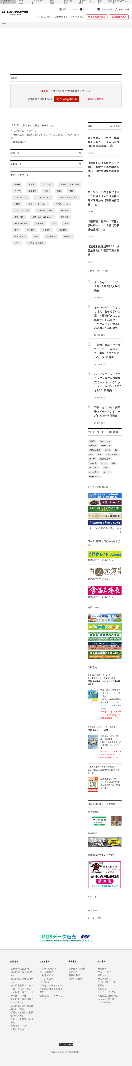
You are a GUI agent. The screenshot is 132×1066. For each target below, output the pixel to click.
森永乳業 (93, 446)
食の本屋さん (68, 2)
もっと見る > (116, 126)
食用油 (31, 184)
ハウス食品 (93, 472)
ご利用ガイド (61, 17)
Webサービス (105, 972)
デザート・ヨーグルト (38, 204)
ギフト (17, 243)
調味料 (17, 184)
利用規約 (44, 982)
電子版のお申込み (96, 17)
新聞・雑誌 (53, 2)
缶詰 (46, 191)
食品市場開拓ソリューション (117, 2)
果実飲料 (46, 230)
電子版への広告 (77, 968)
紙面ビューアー (70, 9)
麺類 (71, 191)
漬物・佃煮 (19, 217)
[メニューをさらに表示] (4, 25)
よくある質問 (46, 978)
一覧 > (80, 153)
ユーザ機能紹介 (48, 972)
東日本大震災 (104, 459)
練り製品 (64, 210)
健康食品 (68, 236)
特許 (113, 463)
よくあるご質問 (44, 17)
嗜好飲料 (30, 230)
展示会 (100, 2)
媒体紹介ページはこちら (100, 560)
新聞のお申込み (118, 17)
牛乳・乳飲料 (19, 236)
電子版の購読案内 (19, 968)
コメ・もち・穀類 (43, 197)
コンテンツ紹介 (48, 968)
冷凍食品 (32, 191)
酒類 (36, 236)
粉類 (59, 191)
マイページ (67, 1044)
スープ (17, 191)
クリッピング (88, 9)
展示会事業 (74, 975)
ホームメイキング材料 (68, 197)
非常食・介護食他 (36, 243)
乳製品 (17, 204)
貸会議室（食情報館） (109, 995)
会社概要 (102, 968)
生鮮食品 (39, 223)
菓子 (16, 230)
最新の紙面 (106, 9)
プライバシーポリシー (51, 985)
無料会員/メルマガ (20, 1026)
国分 (91, 454)
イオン (106, 468)
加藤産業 (93, 463)
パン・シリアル (20, 197)
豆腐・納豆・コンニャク (42, 217)
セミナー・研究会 (85, 2)
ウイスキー (93, 468)
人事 (99, 454)
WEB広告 (21, 2)
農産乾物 (64, 217)
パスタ (104, 463)
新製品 (92, 441)
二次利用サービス (37, 2)
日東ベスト (105, 446)
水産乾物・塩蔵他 (45, 210)
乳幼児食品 (51, 236)
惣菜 (66, 223)
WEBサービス (7, 2)
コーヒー (106, 472)
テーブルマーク (112, 454)
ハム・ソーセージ (21, 210)
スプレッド (47, 184)
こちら (25, 141)
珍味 (54, 223)
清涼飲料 (62, 230)
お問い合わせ (17, 1029)
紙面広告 (73, 972)
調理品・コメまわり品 (70, 184)
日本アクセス (104, 441)
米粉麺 (107, 450)
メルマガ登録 (77, 17)
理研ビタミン (94, 477)
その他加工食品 (20, 223)
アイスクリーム (62, 204)
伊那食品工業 (94, 450)
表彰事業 (102, 989)
